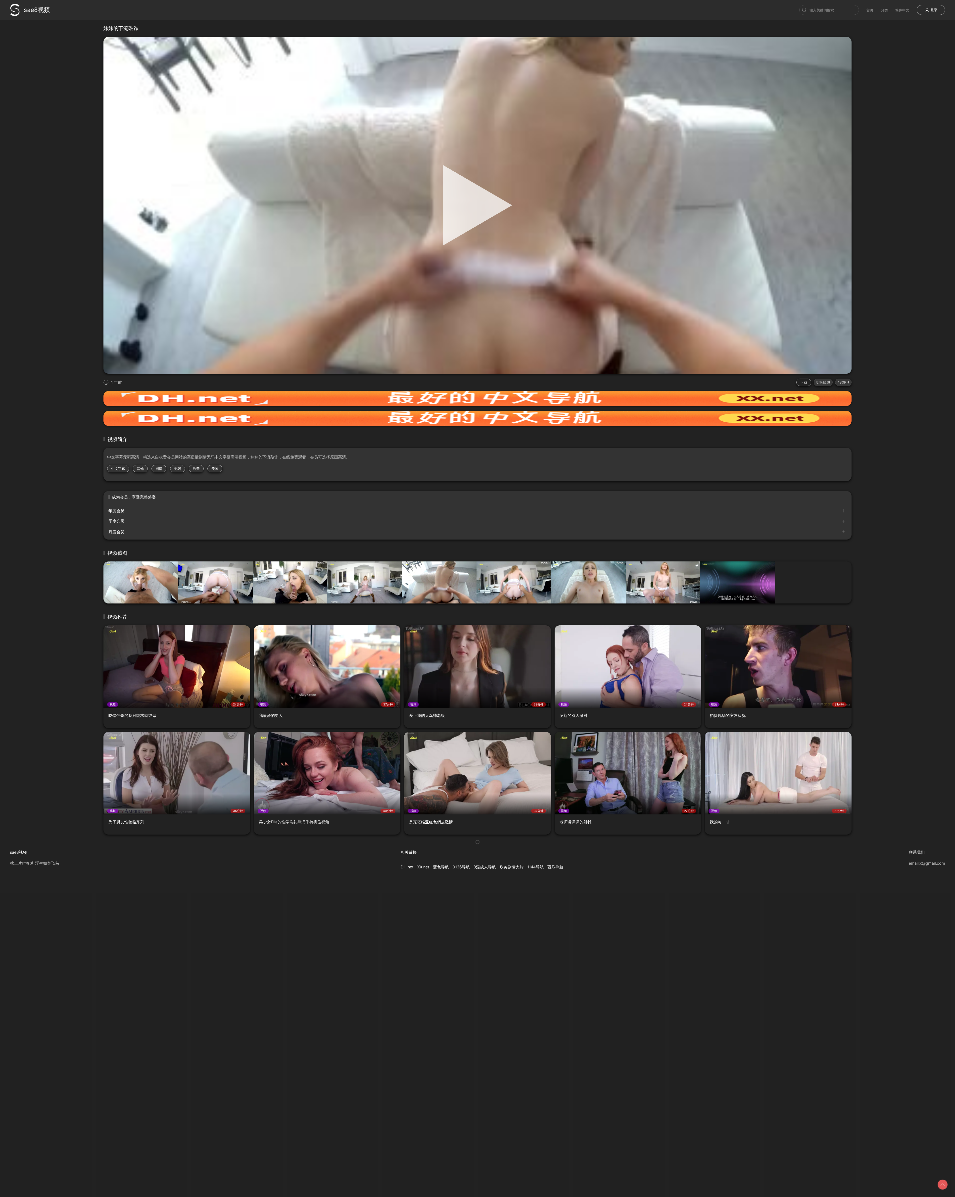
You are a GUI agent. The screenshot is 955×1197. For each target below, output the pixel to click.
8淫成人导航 (485, 866)
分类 (884, 10)
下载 (803, 382)
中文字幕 (118, 468)
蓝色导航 (441, 866)
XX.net (423, 866)
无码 (177, 468)
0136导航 (461, 866)
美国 (214, 468)
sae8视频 (37, 9)
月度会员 (116, 531)
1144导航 (535, 866)
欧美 (196, 468)
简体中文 (902, 10)
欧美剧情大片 (512, 866)
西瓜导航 (555, 866)
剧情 (158, 468)
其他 (140, 468)
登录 (933, 10)
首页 (869, 10)
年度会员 (116, 510)
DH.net (407, 866)
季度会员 (116, 521)
